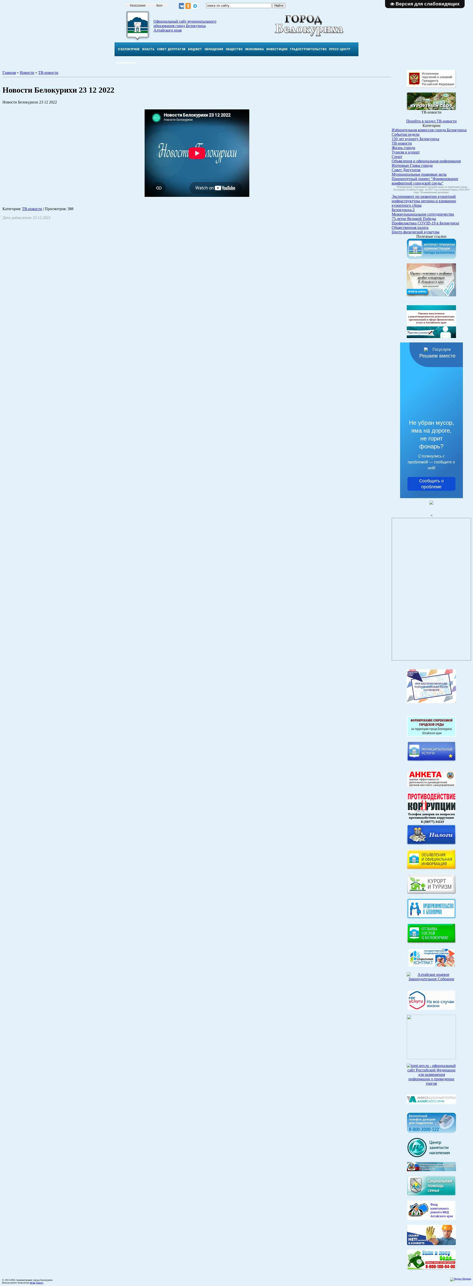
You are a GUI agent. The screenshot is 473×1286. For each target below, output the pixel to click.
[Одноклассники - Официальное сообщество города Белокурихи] (188, 6)
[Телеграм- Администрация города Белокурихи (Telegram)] (194, 6)
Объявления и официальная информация (426, 161)
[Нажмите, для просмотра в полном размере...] (431, 1268)
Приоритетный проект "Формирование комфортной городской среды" (425, 181)
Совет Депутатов (406, 170)
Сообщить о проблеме (431, 483)
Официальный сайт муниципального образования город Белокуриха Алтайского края (184, 25)
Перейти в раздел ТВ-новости (431, 121)
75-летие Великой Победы (414, 219)
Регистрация (137, 5)
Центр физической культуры (415, 232)
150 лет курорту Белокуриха (415, 139)
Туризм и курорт (406, 152)
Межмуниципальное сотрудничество (423, 214)
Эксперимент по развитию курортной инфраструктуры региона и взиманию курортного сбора (424, 200)
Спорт (397, 156)
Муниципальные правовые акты (419, 174)
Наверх (39, 1282)
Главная (9, 72)
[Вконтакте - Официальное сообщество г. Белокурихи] (181, 6)
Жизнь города (403, 148)
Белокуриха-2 (403, 210)
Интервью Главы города (412, 165)
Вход (159, 5)
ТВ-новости (48, 72)
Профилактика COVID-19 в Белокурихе (425, 223)
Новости (27, 72)
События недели (406, 134)
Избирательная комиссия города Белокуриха (429, 130)
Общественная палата (410, 227)
